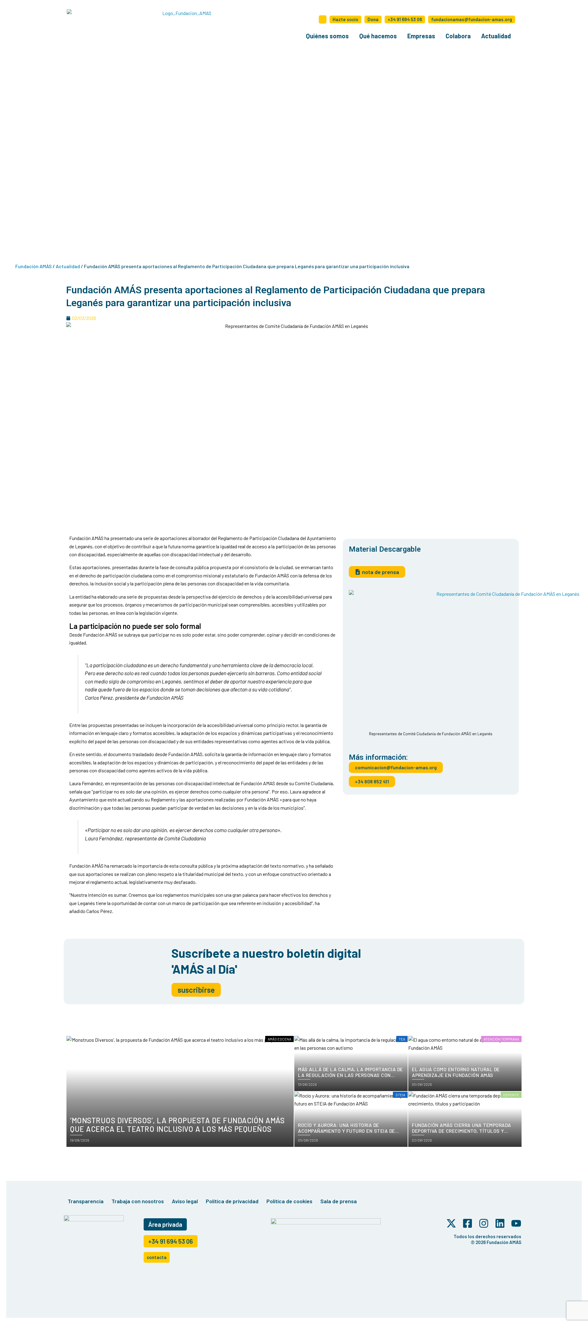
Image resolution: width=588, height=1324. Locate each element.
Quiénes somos (327, 36)
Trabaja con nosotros (137, 1201)
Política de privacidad (232, 1201)
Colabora (458, 36)
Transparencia (86, 1201)
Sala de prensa (338, 1201)
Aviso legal (185, 1201)
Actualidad (496, 36)
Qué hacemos (378, 36)
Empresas (421, 36)
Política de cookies (289, 1201)
